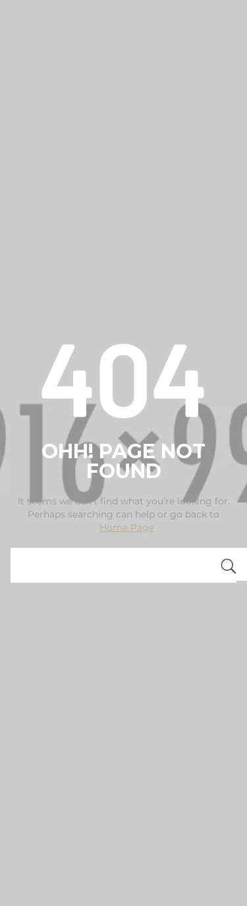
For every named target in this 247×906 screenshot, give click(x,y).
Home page (126, 527)
